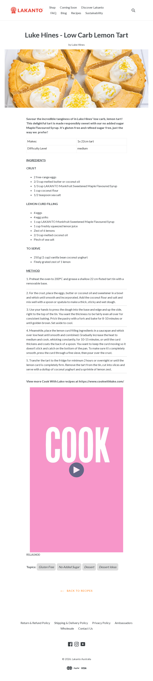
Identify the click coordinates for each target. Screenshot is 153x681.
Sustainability (94, 13)
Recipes (76, 13)
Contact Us (85, 628)
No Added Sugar (69, 567)
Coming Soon (68, 7)
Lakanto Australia (81, 659)
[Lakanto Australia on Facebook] (70, 643)
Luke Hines (78, 44)
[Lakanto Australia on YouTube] (83, 643)
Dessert (89, 567)
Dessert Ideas (107, 567)
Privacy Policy (101, 623)
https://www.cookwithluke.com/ (101, 381)
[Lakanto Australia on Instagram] (76, 643)
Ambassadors (123, 623)
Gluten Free (46, 567)
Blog (64, 13)
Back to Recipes (79, 590)
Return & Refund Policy (35, 623)
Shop (52, 7)
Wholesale (67, 628)
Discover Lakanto (92, 7)
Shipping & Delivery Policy (71, 623)
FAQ (53, 13)
